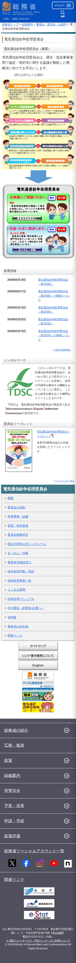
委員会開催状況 (18, 534)
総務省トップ (10, 24)
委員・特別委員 (18, 525)
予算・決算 (14, 805)
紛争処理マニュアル (21, 599)
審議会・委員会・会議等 (51, 24)
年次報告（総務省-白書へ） (26, 608)
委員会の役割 (16, 507)
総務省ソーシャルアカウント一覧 (34, 851)
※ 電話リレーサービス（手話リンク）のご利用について (38, 940)
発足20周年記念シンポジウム (27, 544)
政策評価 (12, 836)
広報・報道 (14, 745)
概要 (11, 498)
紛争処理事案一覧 (19, 580)
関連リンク (15, 635)
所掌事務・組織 (18, 516)
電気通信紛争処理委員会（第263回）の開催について (54, 296)
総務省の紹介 (16, 730)
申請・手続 (14, 821)
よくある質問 (16, 589)
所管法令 (12, 790)
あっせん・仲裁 (18, 553)
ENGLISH (24, 19)
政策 (8, 760)
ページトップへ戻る (65, 481)
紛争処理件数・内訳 (21, 571)
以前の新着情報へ (62, 350)
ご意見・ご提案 (10, 19)
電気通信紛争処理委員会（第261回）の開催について (54, 335)
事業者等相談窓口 (19, 562)
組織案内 (27, 24)
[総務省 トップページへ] (21, 8)
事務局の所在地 (18, 626)
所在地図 (57, 933)
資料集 (12, 617)
